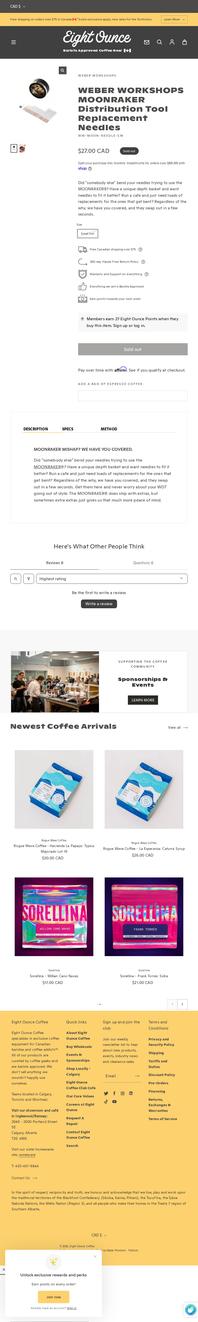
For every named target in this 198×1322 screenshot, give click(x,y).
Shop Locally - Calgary (78, 1071)
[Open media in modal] (63, 70)
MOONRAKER (47, 467)
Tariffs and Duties (158, 1064)
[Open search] (15, 579)
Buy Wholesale (79, 1046)
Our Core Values (80, 1096)
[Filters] (28, 579)
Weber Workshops (97, 75)
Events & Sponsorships (78, 1057)
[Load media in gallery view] (14, 148)
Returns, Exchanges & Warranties (159, 1105)
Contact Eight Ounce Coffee (78, 1135)
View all (174, 727)
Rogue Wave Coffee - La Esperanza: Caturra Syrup (144, 848)
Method (109, 429)
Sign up (120, 325)
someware (27, 1154)
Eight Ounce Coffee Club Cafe (81, 1085)
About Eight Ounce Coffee (78, 1035)
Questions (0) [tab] (143, 563)
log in (139, 325)
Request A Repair (75, 1121)
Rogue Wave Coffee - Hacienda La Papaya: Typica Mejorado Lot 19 (54, 848)
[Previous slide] (172, 1004)
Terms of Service (162, 1118)
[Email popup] (147, 42)
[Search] (159, 42)
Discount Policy (161, 1074)
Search (72, 1145)
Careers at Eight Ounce (80, 1107)
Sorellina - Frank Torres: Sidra (144, 976)
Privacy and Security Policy (161, 1042)
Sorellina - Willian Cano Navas (54, 976)
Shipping (156, 1052)
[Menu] (13, 42)
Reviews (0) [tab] (54, 563)
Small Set (87, 233)
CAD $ (15, 6)
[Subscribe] (137, 1076)
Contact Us (21, 1178)
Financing (156, 1091)
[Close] (4, 1269)
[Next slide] (182, 1004)
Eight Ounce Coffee (82, 1246)
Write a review (99, 603)
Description (35, 429)
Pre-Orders (158, 1083)
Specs (67, 429)
